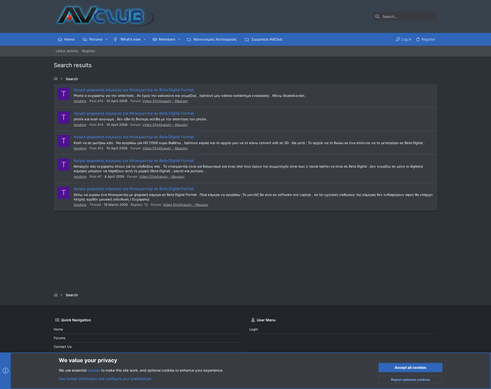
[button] (106, 39)
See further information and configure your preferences (105, 378)
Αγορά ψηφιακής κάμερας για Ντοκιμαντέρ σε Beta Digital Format (134, 89)
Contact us (63, 347)
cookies (93, 370)
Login (253, 329)
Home (58, 329)
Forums (59, 338)
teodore (80, 101)
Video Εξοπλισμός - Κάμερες (165, 101)
